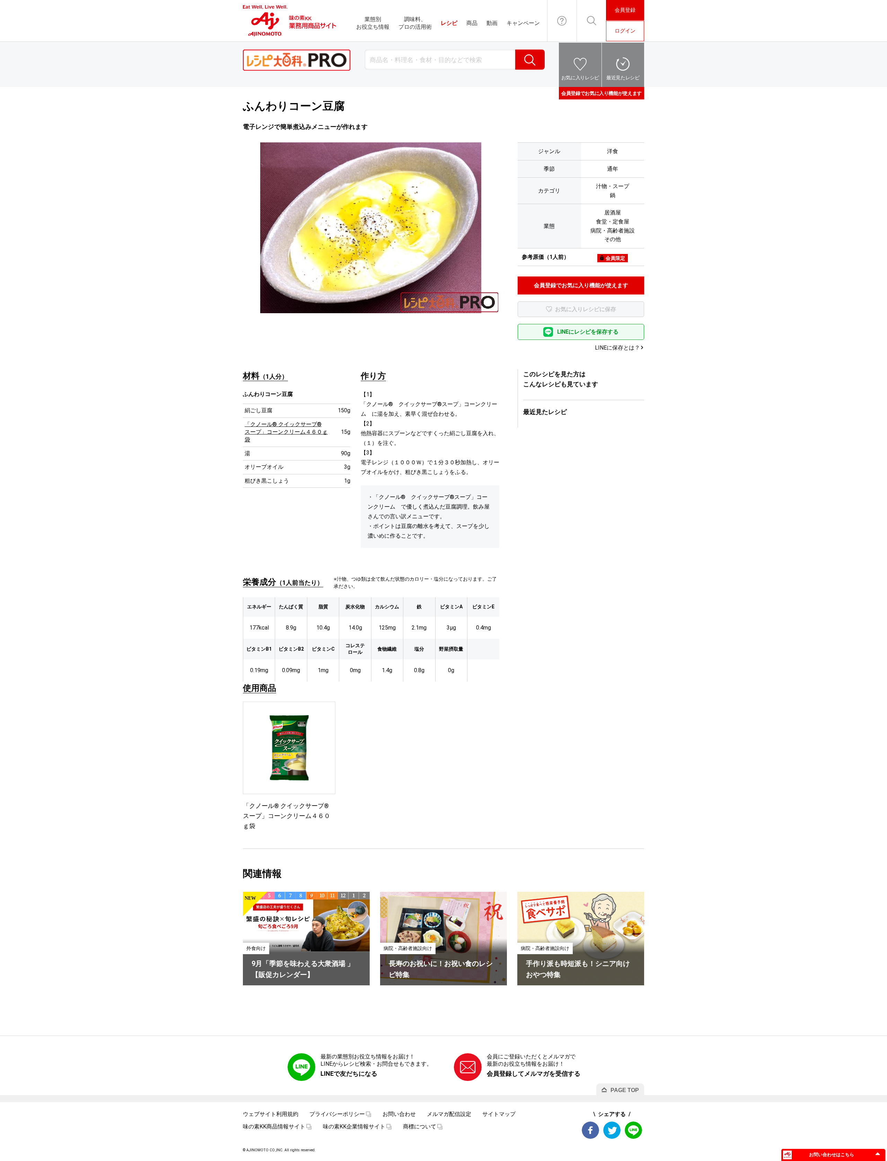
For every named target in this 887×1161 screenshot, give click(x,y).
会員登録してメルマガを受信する (533, 1073)
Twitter (612, 1130)
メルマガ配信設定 (449, 1114)
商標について (419, 1126)
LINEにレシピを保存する (587, 331)
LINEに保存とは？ (617, 347)
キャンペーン (523, 23)
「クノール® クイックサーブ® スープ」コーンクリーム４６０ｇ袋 (286, 432)
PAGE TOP (625, 1090)
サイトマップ (499, 1114)
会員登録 (625, 10)
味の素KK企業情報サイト (354, 1126)
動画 (492, 23)
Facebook (590, 1130)
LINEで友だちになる (348, 1073)
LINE (633, 1130)
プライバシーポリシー (337, 1114)
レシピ (449, 23)
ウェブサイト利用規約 (270, 1114)
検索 (530, 60)
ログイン (625, 31)
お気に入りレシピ (580, 77)
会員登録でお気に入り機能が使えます (601, 93)
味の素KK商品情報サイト (274, 1126)
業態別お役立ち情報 (372, 23)
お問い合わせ (562, 21)
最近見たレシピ (623, 77)
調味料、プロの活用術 (415, 23)
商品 (471, 23)
